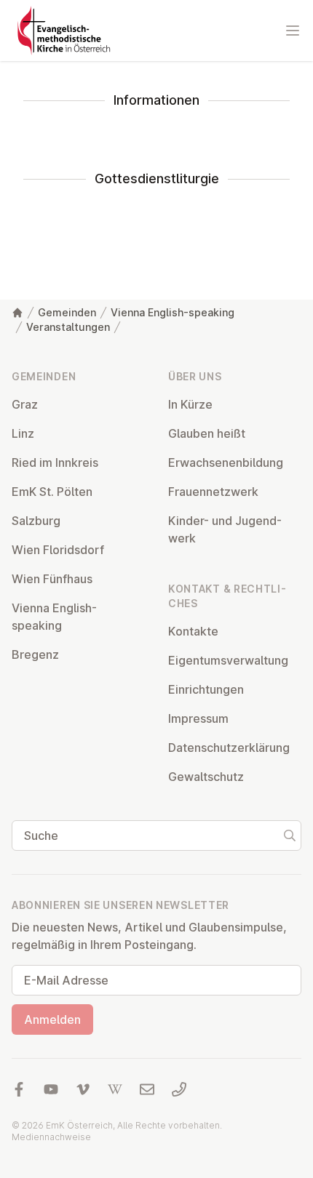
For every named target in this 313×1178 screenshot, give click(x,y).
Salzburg (36, 520)
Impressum (198, 718)
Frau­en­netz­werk (213, 491)
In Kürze (190, 404)
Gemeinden (67, 312)
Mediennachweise (51, 1136)
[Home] (17, 312)
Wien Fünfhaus (52, 579)
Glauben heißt (206, 433)
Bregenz (35, 654)
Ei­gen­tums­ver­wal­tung (228, 660)
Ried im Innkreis (55, 462)
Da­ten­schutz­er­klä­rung (229, 747)
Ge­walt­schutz (206, 776)
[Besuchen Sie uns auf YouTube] (51, 1089)
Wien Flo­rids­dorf (58, 549)
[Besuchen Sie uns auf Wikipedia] (115, 1089)
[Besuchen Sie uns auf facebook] (19, 1089)
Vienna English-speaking (172, 312)
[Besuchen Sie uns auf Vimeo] (83, 1089)
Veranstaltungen (68, 327)
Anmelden (52, 1019)
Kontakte (193, 631)
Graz (25, 404)
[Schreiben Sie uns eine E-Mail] (147, 1089)
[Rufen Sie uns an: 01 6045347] (179, 1089)
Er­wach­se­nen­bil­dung (225, 462)
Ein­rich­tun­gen (206, 689)
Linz (23, 433)
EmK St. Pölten (52, 491)
